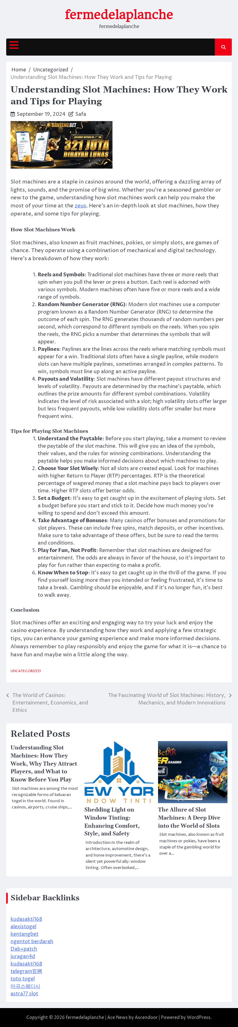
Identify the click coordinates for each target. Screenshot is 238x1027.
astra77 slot (24, 993)
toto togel (23, 978)
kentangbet (24, 934)
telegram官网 (26, 971)
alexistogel (23, 926)
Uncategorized (26, 671)
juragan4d (23, 956)
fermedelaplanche (119, 14)
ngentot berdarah (32, 941)
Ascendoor (146, 1017)
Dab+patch (24, 949)
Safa (80, 114)
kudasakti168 (26, 919)
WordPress (198, 1017)
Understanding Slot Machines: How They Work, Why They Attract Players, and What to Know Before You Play (44, 763)
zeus (80, 206)
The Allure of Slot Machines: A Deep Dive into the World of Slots (189, 818)
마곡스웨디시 (25, 986)
